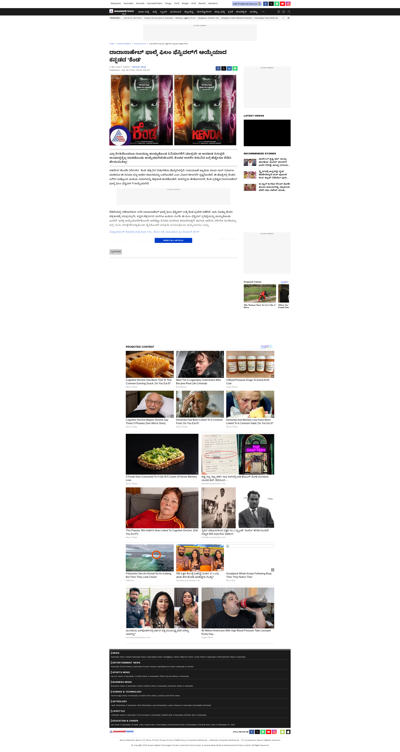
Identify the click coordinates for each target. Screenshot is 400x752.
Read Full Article (173, 240)
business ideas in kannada (180, 686)
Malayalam (116, 3)
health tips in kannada (172, 715)
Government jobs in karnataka (182, 725)
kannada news (117, 657)
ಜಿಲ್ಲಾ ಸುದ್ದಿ (220, 11)
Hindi (193, 3)
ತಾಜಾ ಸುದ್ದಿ (143, 11)
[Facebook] (265, 4)
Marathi (202, 3)
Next (288, 18)
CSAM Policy (180, 740)
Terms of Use (151, 740)
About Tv (140, 740)
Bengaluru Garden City (208, 18)
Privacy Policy (166, 740)
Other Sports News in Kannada (174, 676)
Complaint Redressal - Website (202, 740)
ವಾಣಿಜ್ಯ (254, 11)
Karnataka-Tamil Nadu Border (268, 18)
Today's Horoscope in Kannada (158, 18)
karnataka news (155, 657)
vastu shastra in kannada (179, 705)
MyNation (213, 3)
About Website (127, 740)
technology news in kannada (124, 696)
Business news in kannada (123, 686)
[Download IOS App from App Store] (288, 732)
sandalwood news (166, 666)
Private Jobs (138, 725)
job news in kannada (120, 725)
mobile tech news (147, 696)
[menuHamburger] (283, 12)
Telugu (168, 3)
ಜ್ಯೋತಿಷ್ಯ (189, 11)
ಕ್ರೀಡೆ (230, 11)
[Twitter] (271, 4)
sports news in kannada (122, 676)
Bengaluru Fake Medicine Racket (237, 18)
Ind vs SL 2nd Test (132, 18)
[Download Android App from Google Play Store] (282, 732)
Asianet (121, 731)
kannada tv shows (185, 666)
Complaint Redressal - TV (231, 740)
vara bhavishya (159, 705)
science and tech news (169, 696)
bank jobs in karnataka (156, 725)
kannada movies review (145, 666)
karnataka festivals (202, 705)
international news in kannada (231, 657)
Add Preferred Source (245, 3)
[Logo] (122, 11)
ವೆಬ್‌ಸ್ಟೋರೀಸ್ (204, 11)
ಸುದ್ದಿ (154, 11)
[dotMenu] (263, 11)
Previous (283, 18)
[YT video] (282, 4)
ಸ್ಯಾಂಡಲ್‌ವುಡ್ (116, 251)
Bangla (185, 3)
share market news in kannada (151, 686)
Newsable (128, 3)
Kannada (140, 3)
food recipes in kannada (148, 715)
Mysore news (187, 657)
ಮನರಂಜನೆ (175, 11)
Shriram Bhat (139, 67)
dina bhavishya (144, 705)
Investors (276, 740)
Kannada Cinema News (121, 666)
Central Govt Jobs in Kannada (212, 725)
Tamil (176, 3)
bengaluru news (171, 657)
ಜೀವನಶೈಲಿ (241, 11)
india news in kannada (205, 657)
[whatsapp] (276, 4)
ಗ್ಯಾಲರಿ (163, 11)
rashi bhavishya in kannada (123, 705)
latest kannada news (136, 657)
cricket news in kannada (146, 676)
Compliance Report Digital (257, 740)
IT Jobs (231, 725)
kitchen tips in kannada (195, 715)
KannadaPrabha (154, 3)
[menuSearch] (289, 11)
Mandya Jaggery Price (185, 18)
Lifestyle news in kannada (123, 715)
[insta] (288, 4)
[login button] (280, 12)
